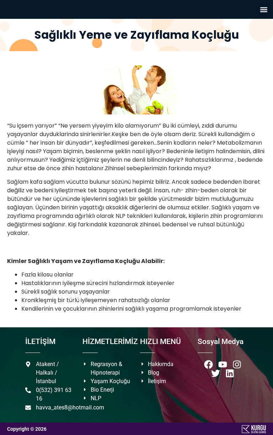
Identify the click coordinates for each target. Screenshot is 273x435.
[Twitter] (215, 373)
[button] (263, 9)
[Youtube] (222, 364)
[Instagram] (236, 364)
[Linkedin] (229, 373)
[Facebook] (208, 364)
